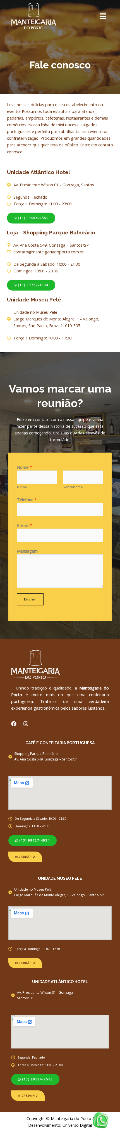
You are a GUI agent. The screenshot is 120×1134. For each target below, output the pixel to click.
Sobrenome (73, 487)
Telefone (27, 499)
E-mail (24, 525)
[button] (91, 16)
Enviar (30, 599)
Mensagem (27, 551)
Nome (24, 467)
